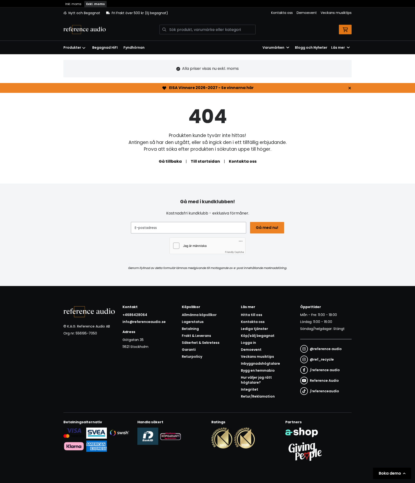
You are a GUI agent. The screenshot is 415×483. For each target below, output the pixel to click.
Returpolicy (192, 356)
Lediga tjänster (254, 328)
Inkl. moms (73, 4)
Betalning (190, 328)
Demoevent (307, 12)
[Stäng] (350, 88)
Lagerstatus (193, 321)
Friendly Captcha (234, 251)
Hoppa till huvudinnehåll (205, 6)
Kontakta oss (282, 12)
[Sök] (164, 29)
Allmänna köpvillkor (199, 314)
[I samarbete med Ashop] (301, 432)
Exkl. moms (95, 4)
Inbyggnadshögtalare (260, 363)
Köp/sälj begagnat (258, 335)
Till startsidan (205, 161)
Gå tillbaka (170, 161)
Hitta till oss (251, 314)
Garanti (189, 349)
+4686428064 (134, 314)
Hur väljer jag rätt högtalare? (256, 380)
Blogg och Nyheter (311, 47)
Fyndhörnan (134, 47)
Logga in (248, 342)
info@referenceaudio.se (144, 321)
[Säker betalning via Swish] (119, 432)
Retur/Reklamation (258, 396)
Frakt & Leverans (196, 335)
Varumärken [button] (273, 47)
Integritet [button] (249, 389)
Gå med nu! (267, 227)
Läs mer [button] (338, 47)
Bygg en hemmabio (258, 370)
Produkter (72, 47)
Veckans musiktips (336, 12)
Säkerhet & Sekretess (201, 342)
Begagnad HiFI (105, 47)
